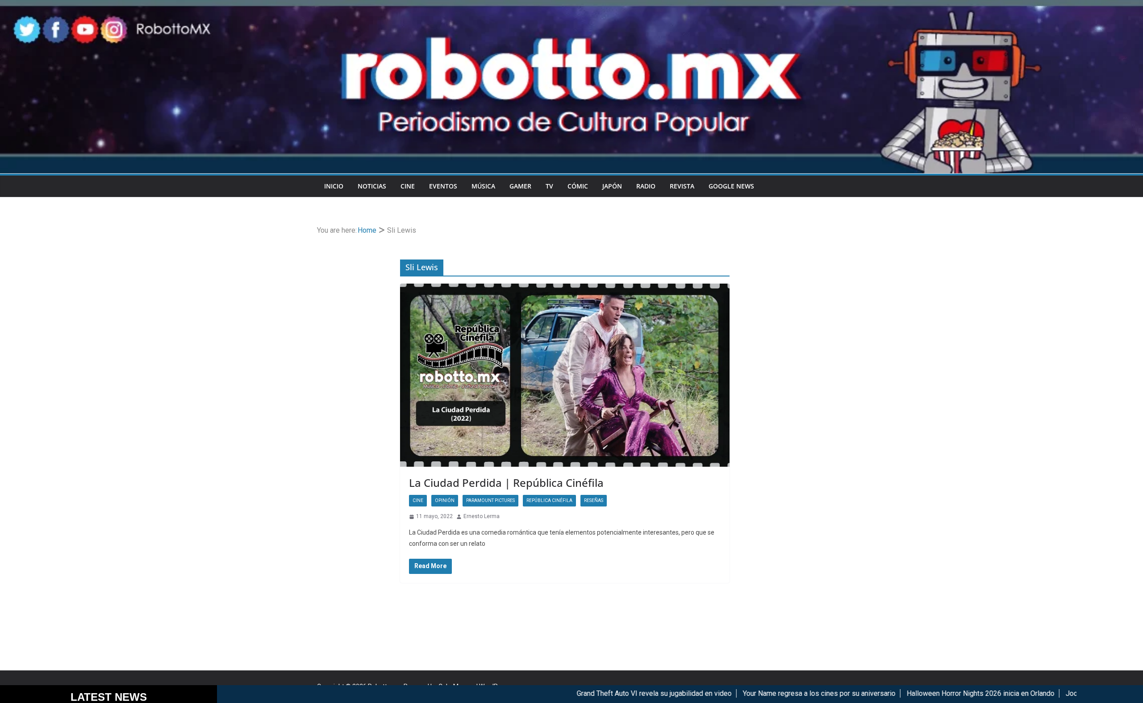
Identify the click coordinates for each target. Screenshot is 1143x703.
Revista (682, 186)
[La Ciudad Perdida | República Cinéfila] (565, 375)
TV (549, 186)
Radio (645, 186)
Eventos (443, 186)
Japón (612, 186)
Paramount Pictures (490, 500)
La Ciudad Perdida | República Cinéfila (506, 482)
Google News (731, 186)
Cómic (577, 186)
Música (483, 186)
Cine (407, 186)
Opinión (445, 500)
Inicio (333, 186)
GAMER (520, 186)
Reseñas (593, 500)
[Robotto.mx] (571, 6)
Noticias (372, 186)
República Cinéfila (549, 500)
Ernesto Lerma (481, 516)
